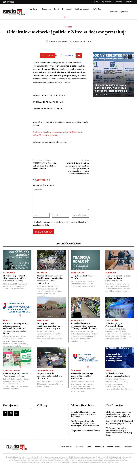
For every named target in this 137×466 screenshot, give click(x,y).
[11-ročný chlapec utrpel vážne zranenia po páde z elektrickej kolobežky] (17, 260)
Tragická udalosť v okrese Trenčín (83, 277)
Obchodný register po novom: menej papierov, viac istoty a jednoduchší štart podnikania (111, 88)
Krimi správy (9, 273)
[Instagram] (10, 413)
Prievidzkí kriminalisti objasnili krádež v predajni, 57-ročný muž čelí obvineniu (84, 326)
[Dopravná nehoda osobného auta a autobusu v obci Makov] (51, 357)
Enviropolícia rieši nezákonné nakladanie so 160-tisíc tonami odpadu (48, 326)
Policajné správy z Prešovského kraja (114, 324)
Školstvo (7, 320)
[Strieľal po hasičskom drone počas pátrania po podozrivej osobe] (119, 260)
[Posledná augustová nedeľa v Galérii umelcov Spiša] (17, 357)
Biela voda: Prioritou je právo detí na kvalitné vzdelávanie (82, 376)
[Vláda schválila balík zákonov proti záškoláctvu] (119, 357)
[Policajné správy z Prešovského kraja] (119, 307)
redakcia (62, 41)
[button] (65, 16)
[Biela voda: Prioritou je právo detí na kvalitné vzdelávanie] (85, 357)
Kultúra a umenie (11, 370)
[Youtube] (16, 413)
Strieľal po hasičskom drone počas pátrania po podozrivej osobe (118, 278)
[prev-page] (125, 57)
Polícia (68, 27)
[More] (79, 55)
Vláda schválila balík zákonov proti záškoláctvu (117, 374)
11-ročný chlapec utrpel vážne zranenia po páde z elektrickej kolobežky (14, 278)
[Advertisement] (16, 92)
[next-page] (130, 57)
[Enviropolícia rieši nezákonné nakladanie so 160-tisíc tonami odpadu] (51, 307)
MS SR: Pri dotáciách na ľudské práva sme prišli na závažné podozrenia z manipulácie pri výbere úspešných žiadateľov (77, 168)
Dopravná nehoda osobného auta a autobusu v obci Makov (50, 376)
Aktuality (42, 273)
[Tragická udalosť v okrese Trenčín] (85, 260)
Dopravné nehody (46, 370)
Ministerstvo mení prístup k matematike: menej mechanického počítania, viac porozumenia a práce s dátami (16, 328)
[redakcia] (47, 41)
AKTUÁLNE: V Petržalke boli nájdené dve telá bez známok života (44, 166)
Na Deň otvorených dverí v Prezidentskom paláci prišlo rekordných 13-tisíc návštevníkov (50, 279)
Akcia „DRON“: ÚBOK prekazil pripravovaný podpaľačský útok (119, 422)
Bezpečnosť (111, 273)
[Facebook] (5, 413)
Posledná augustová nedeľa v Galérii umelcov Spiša (15, 374)
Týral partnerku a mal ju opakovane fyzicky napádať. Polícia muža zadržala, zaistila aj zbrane (119, 431)
